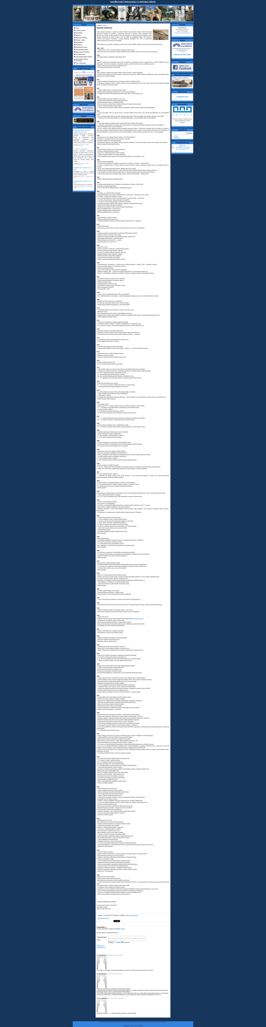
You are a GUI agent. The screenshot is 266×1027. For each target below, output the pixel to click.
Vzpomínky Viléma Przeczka (82, 59)
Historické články (81, 37)
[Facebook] (182, 70)
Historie (78, 35)
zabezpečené (126, 942)
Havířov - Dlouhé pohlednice (180, 78)
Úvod (77, 28)
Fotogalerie (79, 42)
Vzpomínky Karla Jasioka (84, 57)
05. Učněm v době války (80, 149)
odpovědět (119, 955)
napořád (118, 942)
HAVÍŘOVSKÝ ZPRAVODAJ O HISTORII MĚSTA (133, 2)
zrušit (122, 929)
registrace (176, 137)
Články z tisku (80, 40)
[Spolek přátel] (182, 51)
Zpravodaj (79, 33)
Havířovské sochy (81, 47)
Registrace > (100, 945)
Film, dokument (81, 63)
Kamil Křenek (134, 915)
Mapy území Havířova (83, 52)
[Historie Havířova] (83, 111)
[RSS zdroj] (106, 927)
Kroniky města (80, 54)
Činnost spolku (81, 30)
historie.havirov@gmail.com (182, 33)
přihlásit (176, 136)
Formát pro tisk (104, 918)
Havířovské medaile (82, 49)
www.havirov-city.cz (137, 618)
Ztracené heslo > (101, 947)
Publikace (79, 45)
